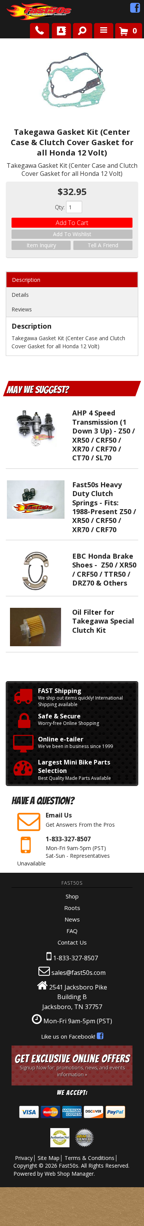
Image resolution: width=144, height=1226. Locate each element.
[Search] (79, 29)
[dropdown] (103, 30)
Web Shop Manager (69, 1173)
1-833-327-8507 (75, 958)
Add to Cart (72, 222)
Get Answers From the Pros (80, 819)
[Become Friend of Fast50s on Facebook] (135, 9)
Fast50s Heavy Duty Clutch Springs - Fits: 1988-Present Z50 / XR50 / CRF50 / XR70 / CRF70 (104, 507)
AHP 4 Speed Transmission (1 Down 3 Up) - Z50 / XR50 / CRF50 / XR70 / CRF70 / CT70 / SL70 (103, 435)
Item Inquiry (41, 245)
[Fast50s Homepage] (25, 11)
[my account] (61, 30)
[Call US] (39, 30)
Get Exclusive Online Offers (72, 1065)
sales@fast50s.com (78, 972)
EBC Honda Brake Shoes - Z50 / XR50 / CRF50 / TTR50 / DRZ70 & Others (104, 569)
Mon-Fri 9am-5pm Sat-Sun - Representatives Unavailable (63, 851)
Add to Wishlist (72, 234)
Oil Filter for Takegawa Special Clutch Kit (103, 621)
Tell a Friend (103, 245)
